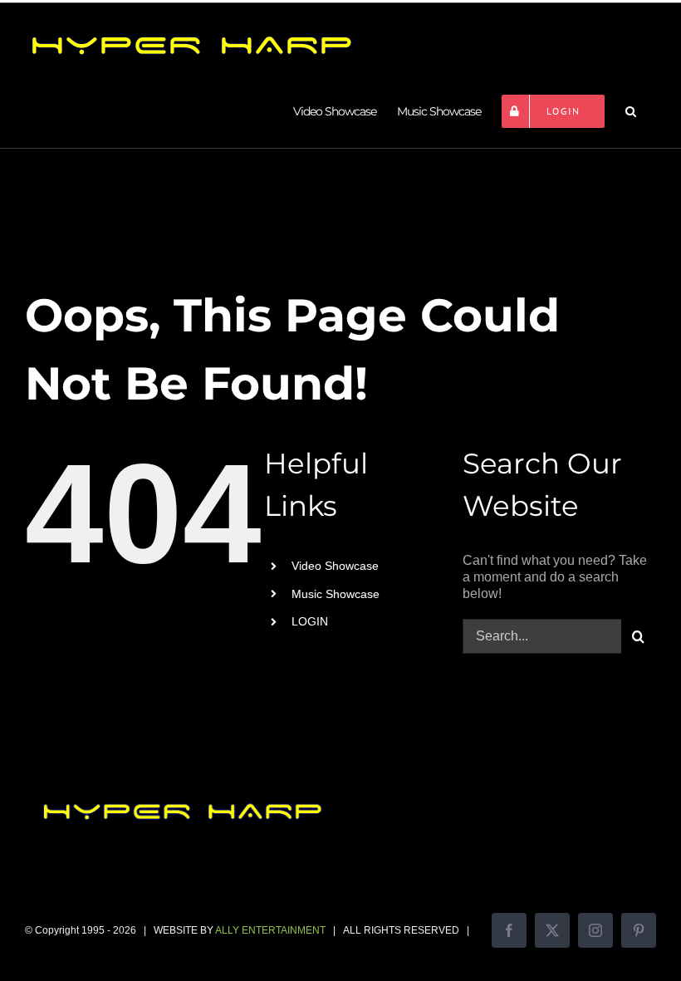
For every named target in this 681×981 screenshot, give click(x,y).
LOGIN (310, 621)
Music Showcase (336, 594)
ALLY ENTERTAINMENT (270, 930)
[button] (630, 111)
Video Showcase (335, 565)
